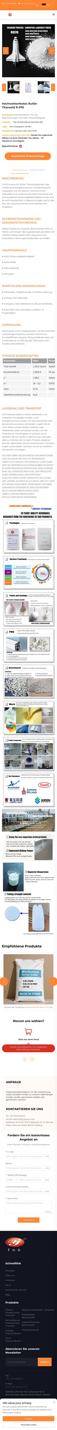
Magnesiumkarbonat (32, 1310)
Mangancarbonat (30, 1330)
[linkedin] (14, 1250)
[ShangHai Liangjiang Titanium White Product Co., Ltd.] (10, 14)
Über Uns (10, 1275)
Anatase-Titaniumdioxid (12, 1332)
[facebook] (9, 1250)
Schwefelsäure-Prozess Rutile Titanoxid (13, 1323)
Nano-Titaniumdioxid (12, 1339)
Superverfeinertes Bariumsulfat (30, 1323)
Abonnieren (45, 1362)
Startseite (10, 1270)
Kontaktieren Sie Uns (15, 1290)
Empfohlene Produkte (37, 170)
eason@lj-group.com (28, 3)
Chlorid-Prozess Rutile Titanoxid (12, 1313)
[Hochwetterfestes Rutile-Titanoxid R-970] (28, 50)
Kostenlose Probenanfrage (27, 156)
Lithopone (49, 1310)
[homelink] (16, 1242)
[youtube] (19, 1250)
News (8, 1285)
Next (51, 50)
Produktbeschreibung (19, 170)
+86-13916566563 (10, 3)
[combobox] (12, 1179)
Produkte (10, 1280)
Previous (6, 50)
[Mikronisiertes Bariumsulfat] (28, 979)
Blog (7, 1294)
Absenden (28, 1220)
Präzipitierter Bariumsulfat (28, 1316)
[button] (25, 1059)
